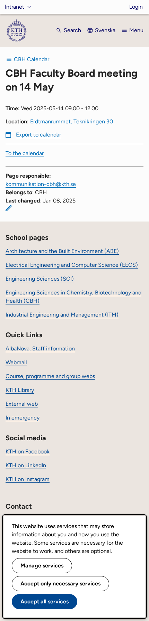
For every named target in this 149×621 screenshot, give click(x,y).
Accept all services (44, 601)
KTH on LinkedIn (26, 465)
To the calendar (25, 153)
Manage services (41, 565)
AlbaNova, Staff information (40, 348)
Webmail (16, 362)
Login (136, 6)
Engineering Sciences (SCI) (40, 278)
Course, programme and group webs (50, 376)
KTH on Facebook (28, 451)
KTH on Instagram (28, 479)
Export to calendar (38, 134)
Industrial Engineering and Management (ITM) (62, 314)
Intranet (14, 6)
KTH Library (20, 390)
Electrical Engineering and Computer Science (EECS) (72, 265)
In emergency (23, 417)
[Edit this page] (9, 208)
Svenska (105, 30)
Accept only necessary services (60, 583)
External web (22, 404)
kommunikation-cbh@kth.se (41, 184)
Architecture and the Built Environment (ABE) (62, 251)
